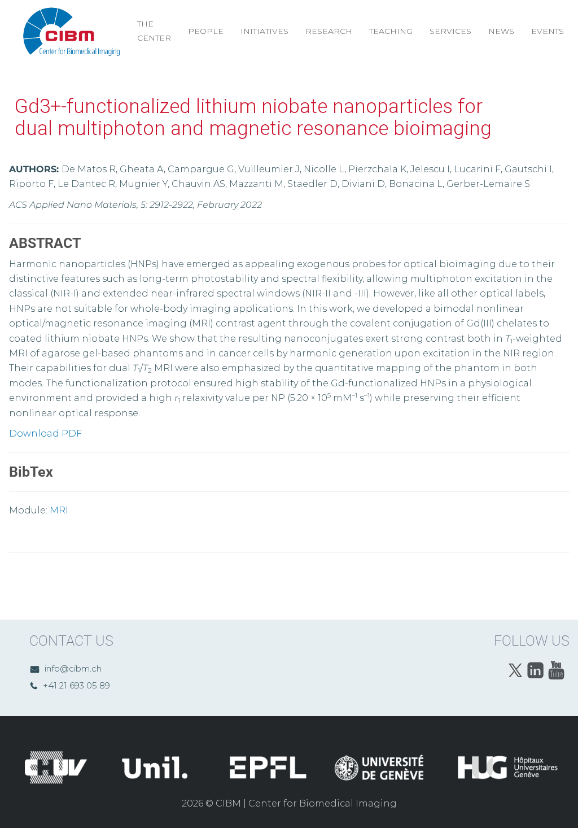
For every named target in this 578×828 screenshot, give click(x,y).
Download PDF (45, 433)
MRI (59, 510)
